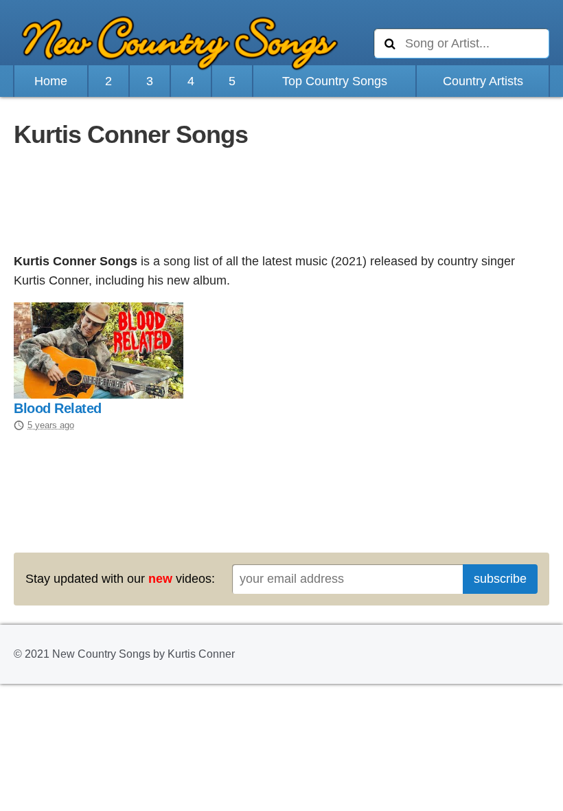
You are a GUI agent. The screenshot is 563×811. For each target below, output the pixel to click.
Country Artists (483, 81)
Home (50, 81)
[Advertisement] (281, 202)
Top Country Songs (334, 81)
